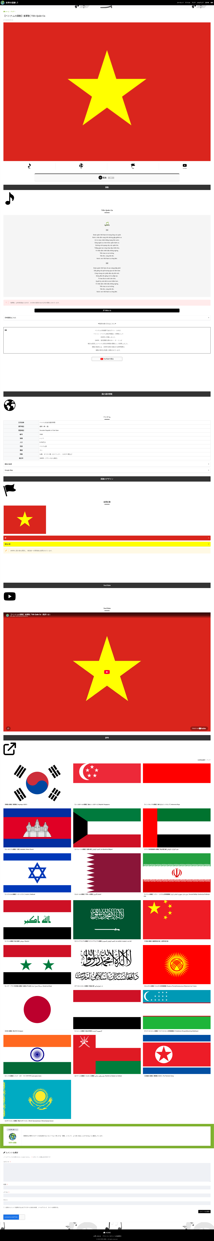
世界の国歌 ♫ (11, 2)
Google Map (9, 470)
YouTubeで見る (109, 359)
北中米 (207, 2)
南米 (212, 2)
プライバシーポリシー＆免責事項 (111, 1236)
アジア (194, 2)
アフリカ (187, 2)
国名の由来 (8, 464)
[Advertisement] (107, 376)
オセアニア (200, 2)
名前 (5, 1184)
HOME (108, 1233)
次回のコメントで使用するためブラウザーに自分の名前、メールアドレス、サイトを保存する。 (32, 1207)
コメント (7, 1161)
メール (6, 1192)
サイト (5, 1200)
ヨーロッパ (180, 2)
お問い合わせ (97, 1236)
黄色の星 (7, 544)
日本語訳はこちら (10, 317)
